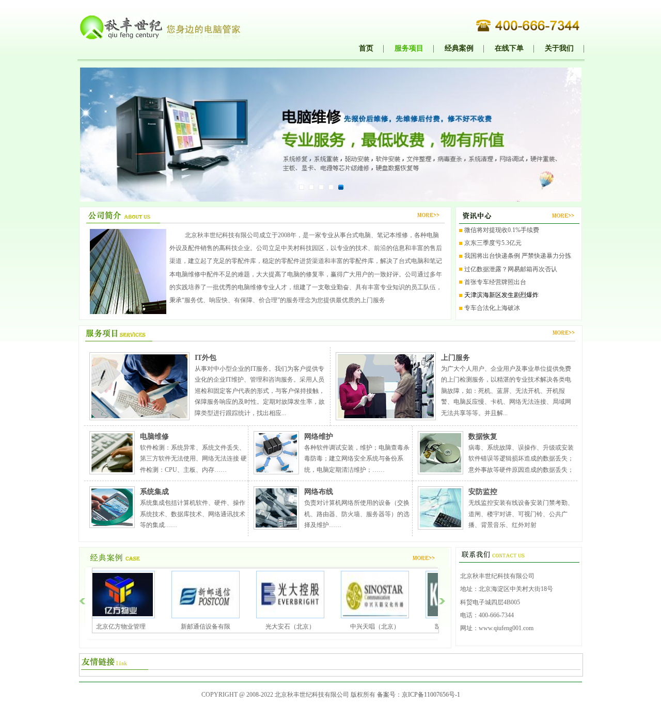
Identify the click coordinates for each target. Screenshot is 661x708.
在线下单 (509, 48)
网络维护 (318, 436)
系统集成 (154, 492)
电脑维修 (154, 436)
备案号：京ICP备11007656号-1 (418, 694)
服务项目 (409, 48)
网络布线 (318, 492)
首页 (366, 48)
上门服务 (455, 357)
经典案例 (459, 48)
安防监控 (482, 492)
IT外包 (205, 357)
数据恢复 (482, 436)
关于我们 (559, 48)
